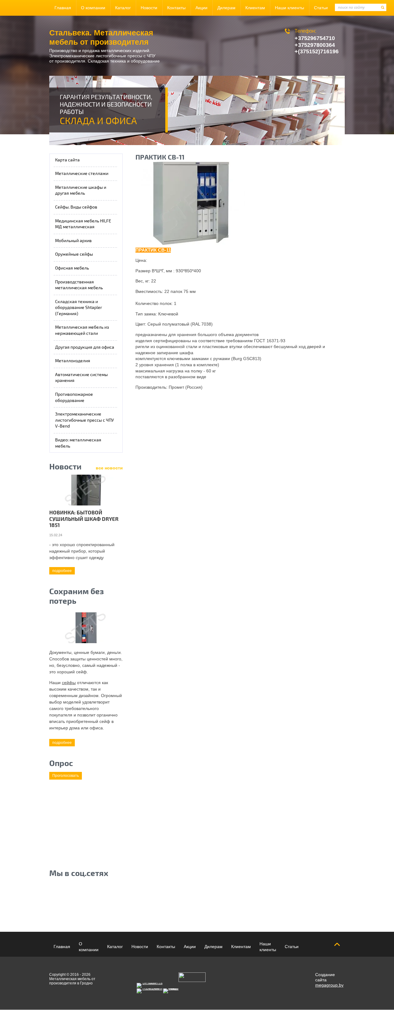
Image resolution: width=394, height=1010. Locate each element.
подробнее (62, 571)
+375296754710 (315, 38)
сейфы (69, 682)
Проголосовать (65, 775)
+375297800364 (315, 45)
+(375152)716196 (317, 51)
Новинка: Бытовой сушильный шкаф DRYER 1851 (84, 519)
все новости (109, 467)
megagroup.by (329, 985)
